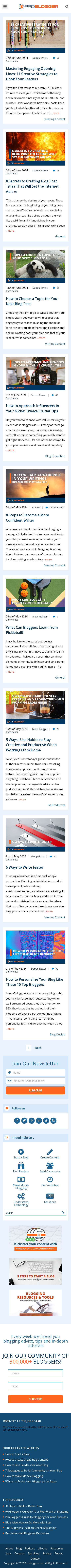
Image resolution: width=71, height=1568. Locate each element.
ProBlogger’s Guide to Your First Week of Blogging (36, 1511)
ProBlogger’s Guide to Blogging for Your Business (36, 1517)
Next (38, 1048)
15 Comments (57, 507)
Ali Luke (36, 507)
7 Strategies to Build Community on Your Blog (33, 1470)
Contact (35, 1558)
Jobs (8, 1553)
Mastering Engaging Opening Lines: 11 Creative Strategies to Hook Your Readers (31, 73)
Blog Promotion (55, 456)
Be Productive (56, 805)
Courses (20, 1553)
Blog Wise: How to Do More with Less (28, 1522)
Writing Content (55, 343)
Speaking (33, 1553)
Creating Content (54, 119)
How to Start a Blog (17, 1454)
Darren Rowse (40, 57)
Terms (58, 1553)
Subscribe (35, 1090)
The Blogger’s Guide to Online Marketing (30, 1528)
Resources (56, 1548)
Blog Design (57, 1034)
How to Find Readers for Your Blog (26, 1465)
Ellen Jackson (37, 856)
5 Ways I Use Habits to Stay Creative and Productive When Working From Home (31, 744)
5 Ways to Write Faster (24, 867)
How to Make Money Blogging (24, 1476)
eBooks (42, 1548)
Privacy (47, 1553)
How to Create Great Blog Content (26, 1459)
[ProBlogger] (38, 6)
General (60, 236)
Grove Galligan (40, 616)
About (9, 1548)
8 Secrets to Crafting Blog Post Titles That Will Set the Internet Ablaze (32, 186)
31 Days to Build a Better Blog (23, 1506)
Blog (19, 1548)
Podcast (30, 1548)
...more (55, 113)
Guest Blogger (39, 729)
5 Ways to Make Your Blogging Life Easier (31, 1481)
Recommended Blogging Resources (27, 1533)
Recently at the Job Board (22, 1421)
